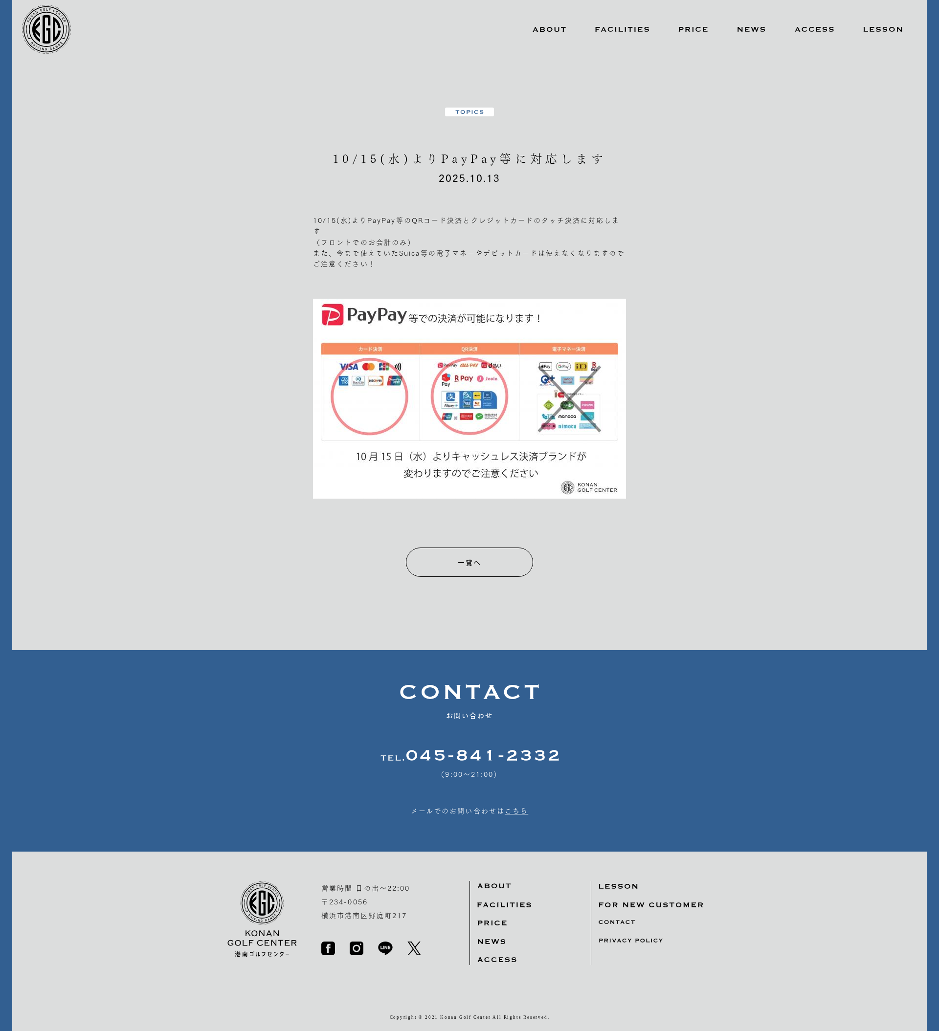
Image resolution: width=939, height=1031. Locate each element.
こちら (516, 810)
